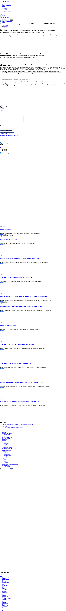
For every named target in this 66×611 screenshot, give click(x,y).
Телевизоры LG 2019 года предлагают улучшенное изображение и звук (15, 363)
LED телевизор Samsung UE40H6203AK (9, 239)
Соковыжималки (6, 460)
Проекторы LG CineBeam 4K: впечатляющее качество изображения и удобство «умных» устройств (22, 382)
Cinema (32, 68)
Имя (1, 123)
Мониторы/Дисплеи (7, 434)
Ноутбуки (5, 8)
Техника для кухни (6, 450)
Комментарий (2, 122)
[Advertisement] (7, 557)
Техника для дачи (6, 441)
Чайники (3, 594)
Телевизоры (4, 580)
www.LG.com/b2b (7, 86)
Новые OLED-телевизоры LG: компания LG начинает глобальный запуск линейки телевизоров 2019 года (23, 296)
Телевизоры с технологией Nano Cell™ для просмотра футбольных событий (17, 344)
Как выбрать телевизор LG (6, 229)
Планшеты (5, 9)
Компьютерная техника (7, 7)
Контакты (3, 4)
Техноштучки (4, 1)
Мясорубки (5, 457)
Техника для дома (6, 442)
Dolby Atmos (32, 57)
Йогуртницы (6, 452)
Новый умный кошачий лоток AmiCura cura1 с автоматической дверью (12, 427)
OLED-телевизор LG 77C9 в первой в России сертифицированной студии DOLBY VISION (20, 401)
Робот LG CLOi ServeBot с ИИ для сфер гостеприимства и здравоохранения (13, 425)
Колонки (4, 432)
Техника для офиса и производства (10, 464)
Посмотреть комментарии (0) (7, 132)
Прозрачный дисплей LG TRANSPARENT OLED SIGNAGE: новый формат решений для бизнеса (21, 306)
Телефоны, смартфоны (7, 11)
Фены (3, 584)
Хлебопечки (6, 462)
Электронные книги (7, 466)
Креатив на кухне (6, 453)
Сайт (1, 127)
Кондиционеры (6, 443)
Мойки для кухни (6, 456)
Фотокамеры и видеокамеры (8, 447)
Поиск (11, 468)
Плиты (5, 459)
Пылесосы (5, 444)
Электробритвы (6, 449)
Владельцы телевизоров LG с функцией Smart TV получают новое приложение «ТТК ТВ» (20, 258)
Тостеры (5, 461)
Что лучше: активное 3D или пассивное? (9, 147)
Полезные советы (6, 10)
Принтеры (5, 436)
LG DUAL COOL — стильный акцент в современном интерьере (11, 426)
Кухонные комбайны (7, 454)
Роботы (4, 440)
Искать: (1, 467)
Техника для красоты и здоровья (9, 448)
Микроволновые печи (7, 455)
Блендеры (5, 451)
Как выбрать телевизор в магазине (8, 325)
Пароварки (5, 458)
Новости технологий (7, 437)
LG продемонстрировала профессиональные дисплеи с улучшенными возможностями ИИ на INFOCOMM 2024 (18, 424)
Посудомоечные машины (6, 590)
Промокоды (4, 439)
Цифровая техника (6, 465)
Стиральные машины (5, 582)
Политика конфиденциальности (7, 5)
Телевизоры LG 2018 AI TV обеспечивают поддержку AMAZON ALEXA (16, 277)
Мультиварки (4, 589)
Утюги (5, 446)
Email (1, 125)
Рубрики (3, 6)
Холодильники (4, 583)
